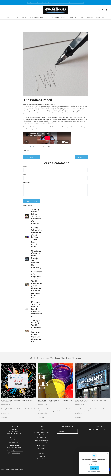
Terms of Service (41, 459)
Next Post (81, 157)
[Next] (86, 2)
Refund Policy (41, 453)
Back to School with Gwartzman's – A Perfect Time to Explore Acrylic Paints (55, 401)
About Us (41, 435)
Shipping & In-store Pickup (41, 432)
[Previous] (25, 2)
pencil (28, 150)
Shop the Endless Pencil (29, 147)
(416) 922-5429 (16, 453)
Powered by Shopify (19, 469)
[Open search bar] (98, 10)
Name (25, 166)
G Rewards (79, 17)
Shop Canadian (53, 17)
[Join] (80, 431)
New (8, 17)
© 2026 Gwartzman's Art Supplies (8, 469)
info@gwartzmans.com (17, 451)
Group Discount (41, 445)
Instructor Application (42, 437)
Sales (63, 17)
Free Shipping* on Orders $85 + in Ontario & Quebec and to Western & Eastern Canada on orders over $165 (55, 2)
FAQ (42, 429)
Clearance (100, 17)
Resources (90, 17)
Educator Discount (42, 443)
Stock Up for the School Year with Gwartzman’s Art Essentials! (17, 401)
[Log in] (103, 10)
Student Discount (41, 448)
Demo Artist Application (41, 440)
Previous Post (31, 157)
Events (70, 17)
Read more (4, 417)
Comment (26, 183)
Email (25, 174)
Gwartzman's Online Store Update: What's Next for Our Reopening (91, 401)
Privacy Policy (41, 456)
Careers (42, 451)
